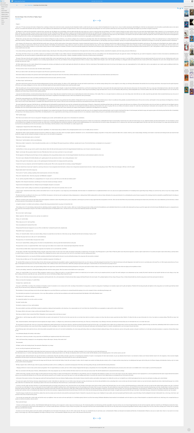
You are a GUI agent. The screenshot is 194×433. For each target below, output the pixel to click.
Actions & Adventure (5, 16)
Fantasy (2, 8)
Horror (2, 20)
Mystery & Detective (5, 12)
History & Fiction (4, 18)
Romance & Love (4, 6)
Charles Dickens (18, 18)
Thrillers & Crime (4, 14)
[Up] (189, 429)
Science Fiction (4, 10)
